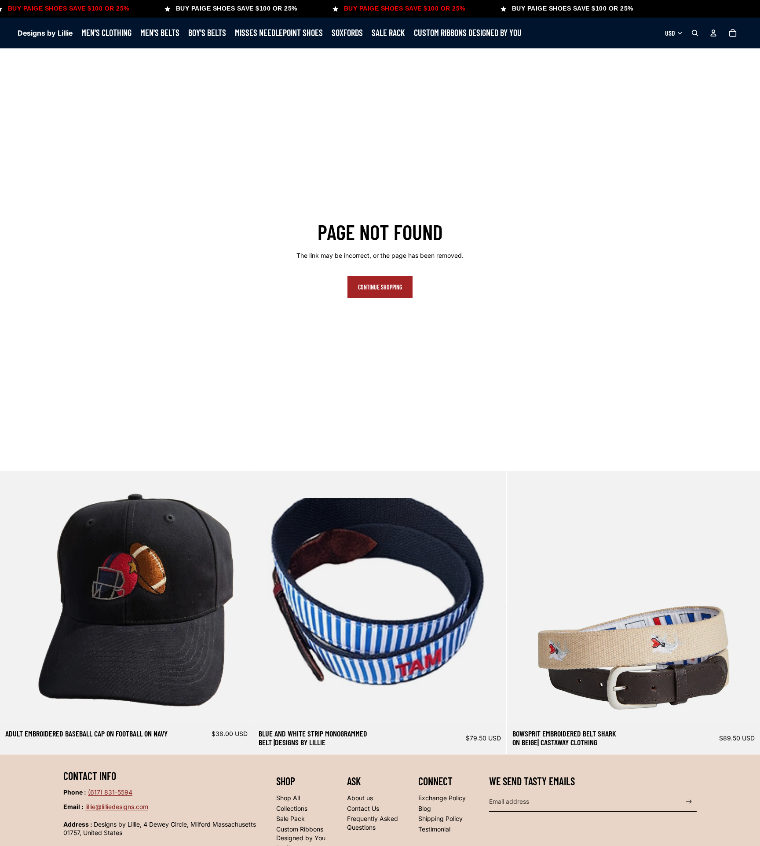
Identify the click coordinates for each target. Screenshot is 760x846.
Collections (291, 808)
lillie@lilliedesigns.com (116, 806)
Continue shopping (380, 287)
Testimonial (434, 829)
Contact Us (363, 808)
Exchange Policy (442, 798)
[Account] (713, 33)
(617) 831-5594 (110, 792)
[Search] (695, 33)
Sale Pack (290, 818)
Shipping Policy (440, 818)
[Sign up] (689, 801)
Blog (424, 808)
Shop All (288, 798)
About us (360, 798)
